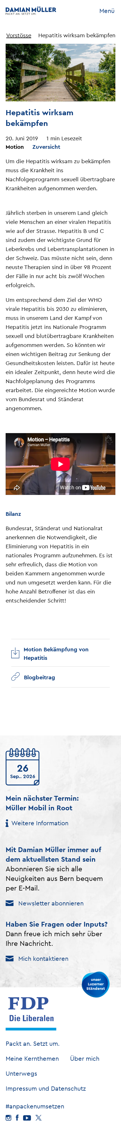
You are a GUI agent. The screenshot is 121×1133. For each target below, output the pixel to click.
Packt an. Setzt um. (33, 1043)
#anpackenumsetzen (35, 1106)
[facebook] (17, 1118)
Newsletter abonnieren (51, 903)
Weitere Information (39, 823)
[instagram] (8, 1118)
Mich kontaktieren (43, 958)
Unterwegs (21, 1073)
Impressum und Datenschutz (46, 1088)
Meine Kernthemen (32, 1058)
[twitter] (38, 1118)
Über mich (84, 1058)
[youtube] (27, 1118)
